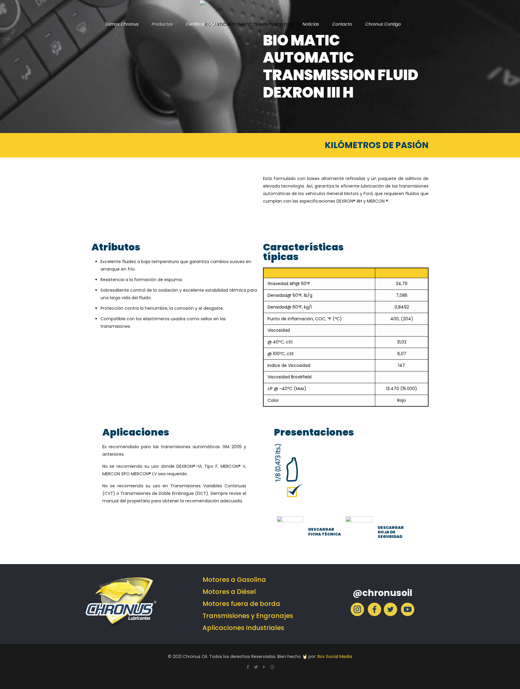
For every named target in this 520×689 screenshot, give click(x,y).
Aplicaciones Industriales (243, 627)
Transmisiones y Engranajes (248, 615)
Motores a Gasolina (234, 579)
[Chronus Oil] (260, 24)
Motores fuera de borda (241, 603)
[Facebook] (374, 615)
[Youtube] (407, 615)
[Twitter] (390, 615)
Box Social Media (334, 656)
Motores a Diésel (229, 591)
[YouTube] (264, 667)
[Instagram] (357, 615)
